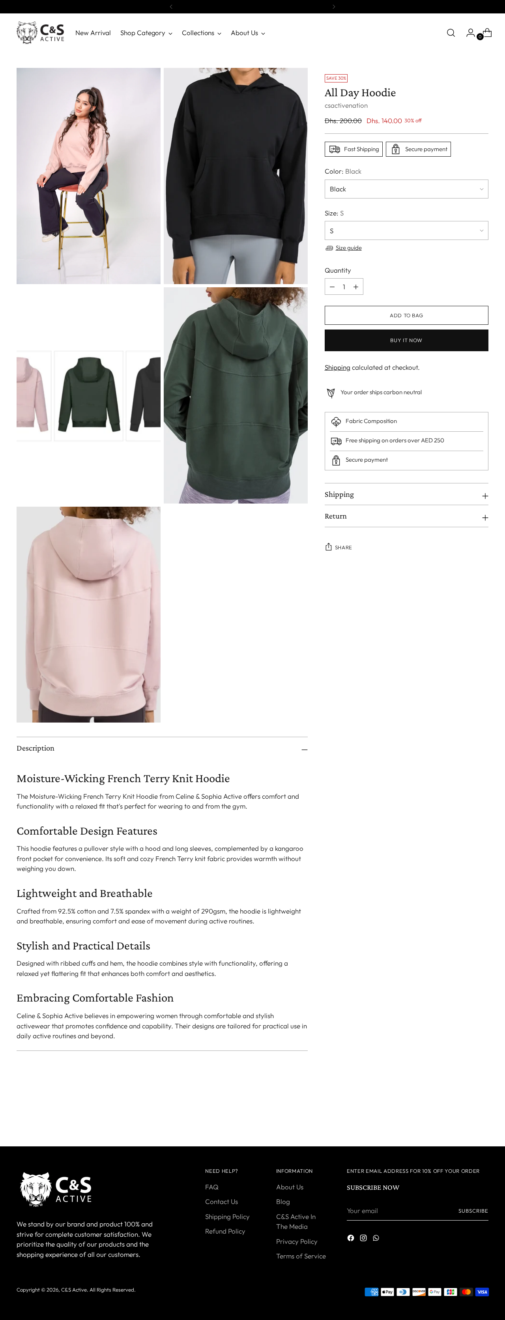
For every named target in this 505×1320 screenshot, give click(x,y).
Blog (283, 1201)
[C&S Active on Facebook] (351, 1239)
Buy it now (406, 340)
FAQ (212, 1187)
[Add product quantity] (356, 286)
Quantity (338, 270)
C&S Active (74, 1289)
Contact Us (221, 1201)
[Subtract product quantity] (332, 286)
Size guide (349, 247)
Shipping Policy (227, 1216)
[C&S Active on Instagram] (364, 1239)
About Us (289, 1187)
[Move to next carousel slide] (481, 1119)
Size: (334, 213)
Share (343, 547)
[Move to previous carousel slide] (463, 1119)
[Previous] (171, 6)
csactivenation (346, 105)
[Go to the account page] (467, 33)
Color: (343, 171)
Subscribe (473, 1211)
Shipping (337, 367)
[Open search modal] (451, 33)
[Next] (333, 6)
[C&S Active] (40, 32)
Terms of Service (301, 1256)
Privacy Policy (297, 1241)
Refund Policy (225, 1231)
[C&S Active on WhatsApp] (377, 1239)
